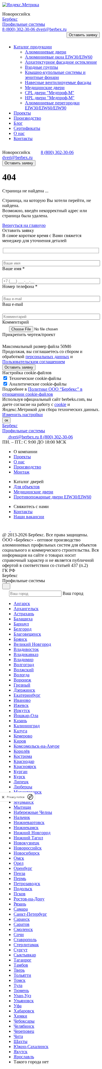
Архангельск (26, 608)
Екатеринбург (27, 695)
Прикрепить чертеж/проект (28, 334)
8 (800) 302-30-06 (19, 29)
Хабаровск (24, 1010)
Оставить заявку (83, 35)
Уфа (18, 1005)
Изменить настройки (22, 414)
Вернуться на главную (24, 225)
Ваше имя (13, 268)
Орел (19, 863)
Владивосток (26, 649)
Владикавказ (26, 654)
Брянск (20, 639)
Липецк (21, 781)
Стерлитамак (26, 944)
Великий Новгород (32, 644)
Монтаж (21, 472)
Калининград (27, 725)
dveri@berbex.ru (51, 29)
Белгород (22, 629)
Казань (20, 720)
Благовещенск (27, 634)
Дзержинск (24, 690)
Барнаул (21, 623)
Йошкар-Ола (26, 715)
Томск (20, 980)
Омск (19, 858)
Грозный (22, 685)
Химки (20, 1016)
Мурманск (24, 802)
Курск (19, 776)
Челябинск (24, 1026)
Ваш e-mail (12, 304)
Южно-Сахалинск (31, 1046)
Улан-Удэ (22, 995)
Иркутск (22, 710)
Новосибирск (27, 853)
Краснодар (24, 761)
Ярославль (24, 1056)
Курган (20, 771)
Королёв (22, 751)
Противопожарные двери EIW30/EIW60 (52, 496)
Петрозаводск (27, 883)
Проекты (22, 456)
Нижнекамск (26, 827)
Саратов (21, 924)
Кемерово (23, 736)
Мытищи (22, 807)
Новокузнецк (26, 842)
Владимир (23, 659)
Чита (18, 1036)
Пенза (19, 873)
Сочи (19, 934)
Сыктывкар (25, 954)
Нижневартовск (29, 822)
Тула (18, 985)
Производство (27, 466)
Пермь (20, 878)
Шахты (20, 1041)
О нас (19, 461)
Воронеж (22, 679)
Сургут (20, 949)
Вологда (21, 674)
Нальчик (22, 817)
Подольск (23, 888)
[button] (9, 37)
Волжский (24, 669)
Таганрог (22, 960)
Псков (20, 893)
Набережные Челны (33, 812)
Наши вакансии (29, 516)
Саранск (22, 919)
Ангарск (22, 603)
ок (6, 420)
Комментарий (15, 322)
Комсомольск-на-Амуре (37, 746)
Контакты (23, 511)
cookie (60, 404)
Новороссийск (28, 848)
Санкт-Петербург (30, 914)
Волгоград (24, 664)
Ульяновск (24, 1000)
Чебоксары (24, 1021)
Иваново (22, 700)
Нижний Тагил (28, 837)
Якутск (20, 1051)
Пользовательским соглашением (33, 361)
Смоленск (23, 929)
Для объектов (27, 486)
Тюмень (21, 990)
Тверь (19, 970)
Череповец (24, 1031)
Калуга (20, 730)
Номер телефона (19, 286)
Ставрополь (25, 939)
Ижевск (21, 705)
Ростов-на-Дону (29, 898)
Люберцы (23, 786)
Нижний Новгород (32, 832)
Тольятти (22, 975)
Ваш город (73, 593)
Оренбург (23, 868)
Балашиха (23, 618)
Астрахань (24, 613)
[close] (3, 797)
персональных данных (47, 356)
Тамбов (21, 965)
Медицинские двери (33, 491)
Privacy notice (15, 797)
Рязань (20, 904)
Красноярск (25, 766)
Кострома (23, 756)
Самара (21, 909)
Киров (20, 741)
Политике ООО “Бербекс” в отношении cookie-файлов (42, 392)
